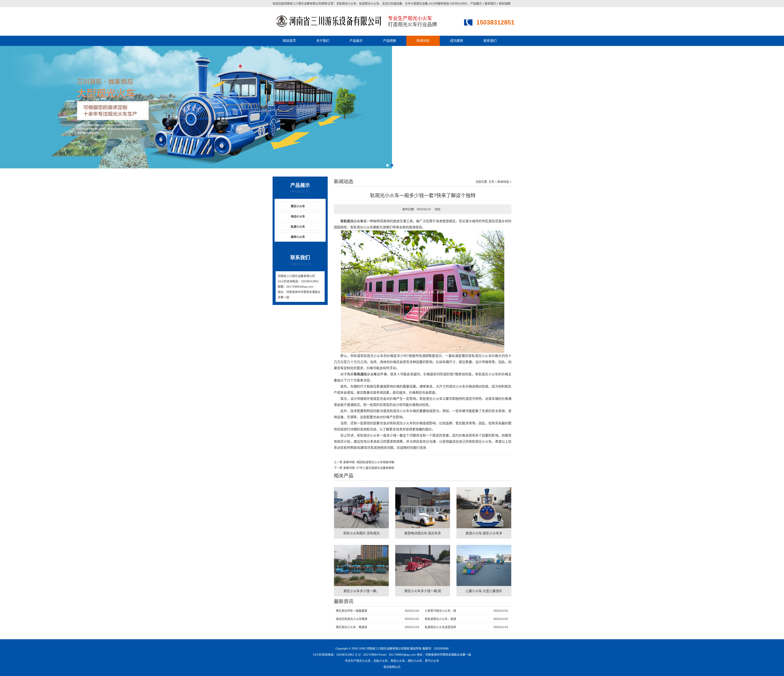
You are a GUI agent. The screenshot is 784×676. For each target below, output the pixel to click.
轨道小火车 (298, 226)
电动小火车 (298, 216)
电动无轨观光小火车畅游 (351, 618)
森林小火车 (298, 236)
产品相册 (389, 40)
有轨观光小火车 (351, 221)
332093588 (441, 648)
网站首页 (289, 40)
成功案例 (456, 40)
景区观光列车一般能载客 (351, 610)
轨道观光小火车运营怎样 (440, 627)
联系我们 (490, 3)
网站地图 (504, 3)
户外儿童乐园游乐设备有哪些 (368, 467)
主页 (491, 181)
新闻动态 (423, 40)
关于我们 (322, 40)
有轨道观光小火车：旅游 (440, 618)
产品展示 (476, 3)
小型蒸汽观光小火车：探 (440, 610)
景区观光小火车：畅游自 (351, 627)
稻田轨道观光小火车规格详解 (368, 462)
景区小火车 (298, 206)
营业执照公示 (392, 666)
